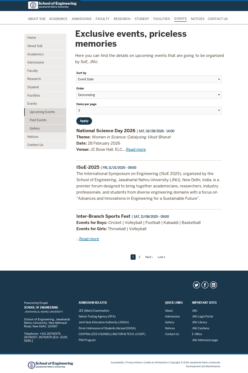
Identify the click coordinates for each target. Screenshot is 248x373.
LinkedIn (213, 284)
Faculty (102, 19)
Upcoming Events (42, 112)
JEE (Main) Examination (94, 310)
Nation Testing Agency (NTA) (97, 316)
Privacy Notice (134, 362)
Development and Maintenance (203, 366)
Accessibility (117, 362)
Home (31, 38)
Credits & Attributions (156, 362)
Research (122, 19)
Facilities (161, 19)
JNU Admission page (205, 340)
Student (142, 19)
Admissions (82, 19)
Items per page (86, 104)
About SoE (37, 19)
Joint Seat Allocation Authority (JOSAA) (104, 322)
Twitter (196, 284)
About (169, 310)
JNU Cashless (200, 328)
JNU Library (199, 322)
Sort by (81, 73)
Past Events (38, 120)
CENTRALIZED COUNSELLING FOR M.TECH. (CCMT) (112, 334)
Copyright (175, 362)
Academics (58, 19)
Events (180, 19)
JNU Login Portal (202, 316)
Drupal (43, 303)
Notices (198, 19)
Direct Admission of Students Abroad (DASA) (107, 328)
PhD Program (87, 340)
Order (80, 88)
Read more (136, 149)
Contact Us (218, 19)
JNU (194, 310)
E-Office (197, 334)
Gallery (35, 128)
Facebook (205, 284)
